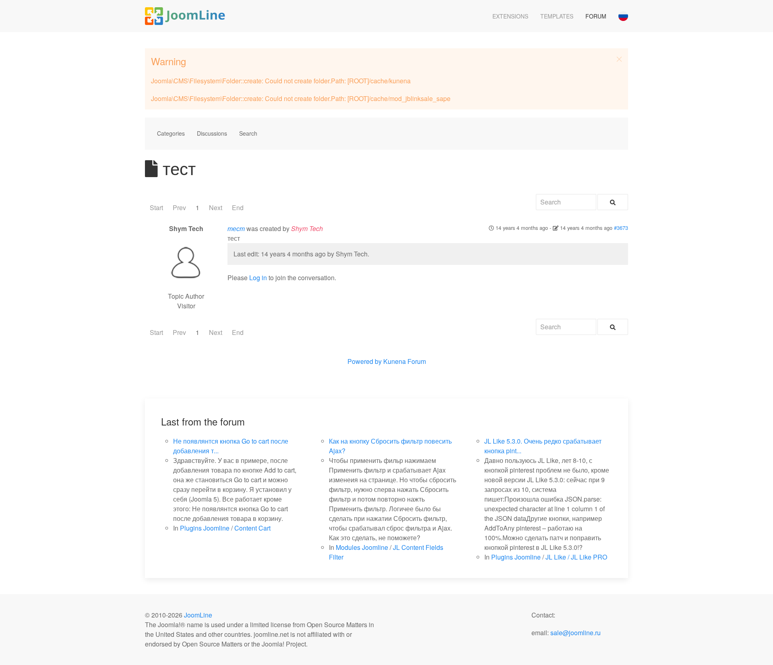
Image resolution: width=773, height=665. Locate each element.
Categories (171, 133)
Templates (556, 16)
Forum (595, 16)
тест (236, 228)
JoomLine (198, 615)
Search (248, 133)
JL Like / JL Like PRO (576, 557)
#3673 (621, 227)
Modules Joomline (362, 547)
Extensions (510, 16)
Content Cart (252, 528)
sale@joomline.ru (575, 632)
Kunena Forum (404, 361)
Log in (258, 277)
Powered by (364, 361)
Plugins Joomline (204, 528)
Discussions (212, 133)
